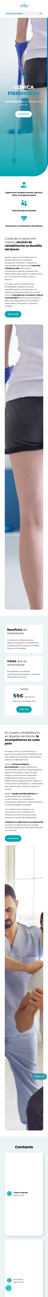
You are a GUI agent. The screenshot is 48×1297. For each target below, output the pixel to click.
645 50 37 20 (18, 1282)
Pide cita (24, 709)
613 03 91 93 (23, 114)
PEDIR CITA (40, 1076)
